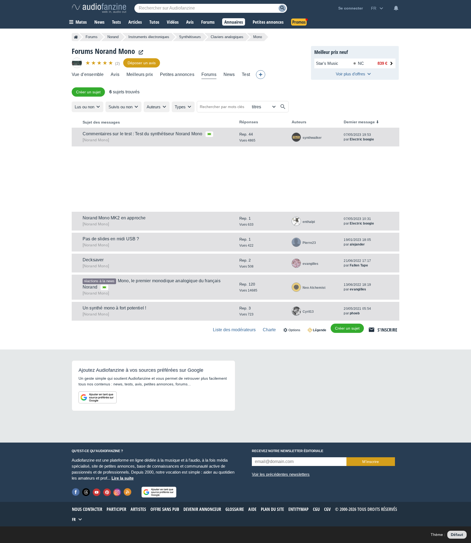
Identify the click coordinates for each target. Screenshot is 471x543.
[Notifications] (396, 8)
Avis (115, 74)
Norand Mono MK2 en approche (114, 218)
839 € (382, 63)
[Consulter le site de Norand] (139, 52)
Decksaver (93, 259)
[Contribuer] (260, 74)
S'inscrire (387, 330)
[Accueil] (76, 37)
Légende (319, 330)
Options (294, 330)
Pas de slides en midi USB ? (111, 239)
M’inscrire (370, 461)
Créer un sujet (88, 92)
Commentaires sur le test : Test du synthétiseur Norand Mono (142, 133)
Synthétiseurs (190, 37)
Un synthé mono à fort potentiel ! (114, 308)
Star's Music (327, 63)
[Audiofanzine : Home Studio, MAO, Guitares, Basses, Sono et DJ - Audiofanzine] (99, 8)
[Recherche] (282, 8)
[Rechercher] (282, 106)
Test (246, 74)
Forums (92, 37)
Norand (113, 37)
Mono (96, 140)
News (229, 74)
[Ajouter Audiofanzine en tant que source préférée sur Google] (97, 397)
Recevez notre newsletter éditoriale (287, 451)
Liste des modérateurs (234, 329)
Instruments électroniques (148, 37)
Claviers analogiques (227, 37)
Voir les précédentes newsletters (281, 474)
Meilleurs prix (139, 74)
